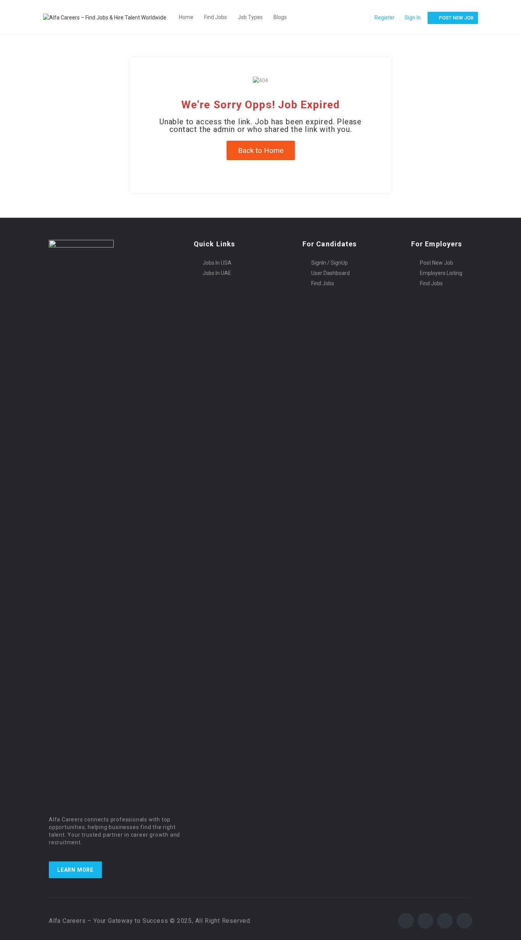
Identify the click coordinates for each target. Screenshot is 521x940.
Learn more (75, 870)
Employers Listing (441, 273)
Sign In (413, 17)
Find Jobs (215, 17)
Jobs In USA (217, 263)
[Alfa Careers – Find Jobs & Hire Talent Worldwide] (108, 17)
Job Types (250, 17)
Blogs (280, 17)
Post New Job (436, 263)
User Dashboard (330, 273)
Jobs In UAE (217, 273)
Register (385, 17)
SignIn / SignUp (329, 263)
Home (186, 17)
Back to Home (260, 150)
